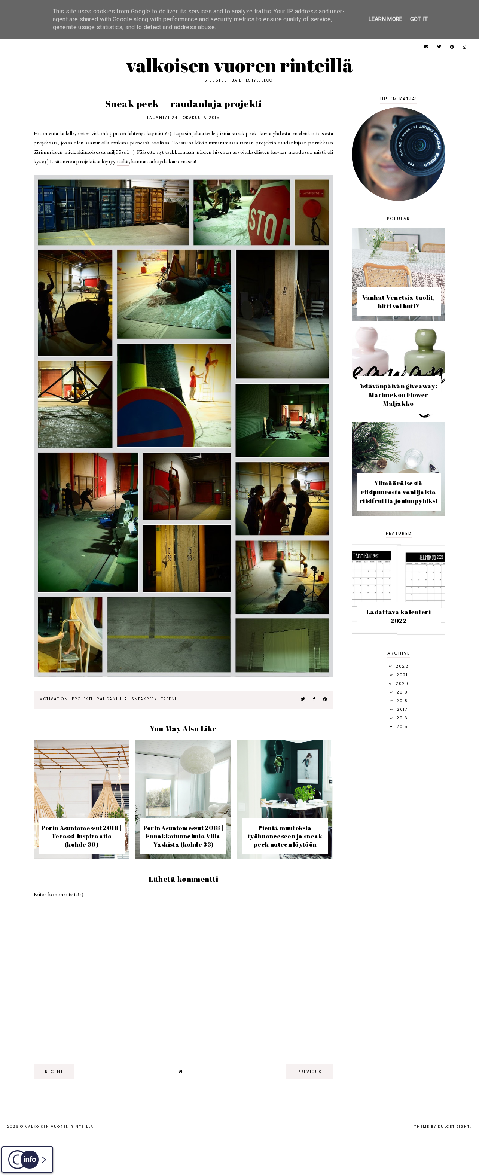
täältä (123, 161)
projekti (82, 699)
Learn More (386, 19)
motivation (53, 699)
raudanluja (112, 699)
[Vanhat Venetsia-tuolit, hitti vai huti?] (398, 319)
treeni (169, 699)
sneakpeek (144, 699)
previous (310, 1072)
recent (54, 1072)
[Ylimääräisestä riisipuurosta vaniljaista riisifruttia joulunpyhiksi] (398, 513)
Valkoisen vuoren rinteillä (239, 65)
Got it (419, 19)
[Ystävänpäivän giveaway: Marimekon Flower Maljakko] (398, 416)
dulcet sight (454, 1126)
